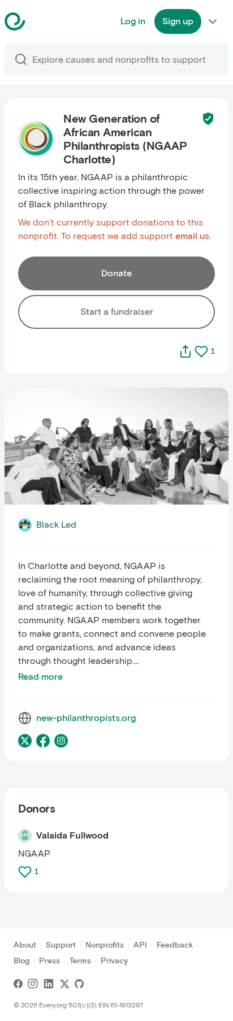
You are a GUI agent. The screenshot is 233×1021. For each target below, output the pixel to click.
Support (61, 945)
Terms (80, 961)
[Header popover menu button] (212, 21)
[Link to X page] (25, 741)
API (140, 945)
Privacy (114, 961)
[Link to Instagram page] (61, 741)
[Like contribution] (26, 872)
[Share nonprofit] (185, 351)
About (25, 945)
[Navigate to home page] (43, 21)
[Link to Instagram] (32, 983)
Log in (132, 21)
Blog (21, 961)
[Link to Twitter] (64, 983)
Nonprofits (104, 945)
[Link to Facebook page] (43, 741)
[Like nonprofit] (201, 351)
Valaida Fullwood (72, 835)
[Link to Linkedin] (48, 983)
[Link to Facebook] (18, 983)
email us (192, 236)
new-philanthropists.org (86, 717)
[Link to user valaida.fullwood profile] (25, 835)
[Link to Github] (79, 983)
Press (49, 961)
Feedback (175, 945)
